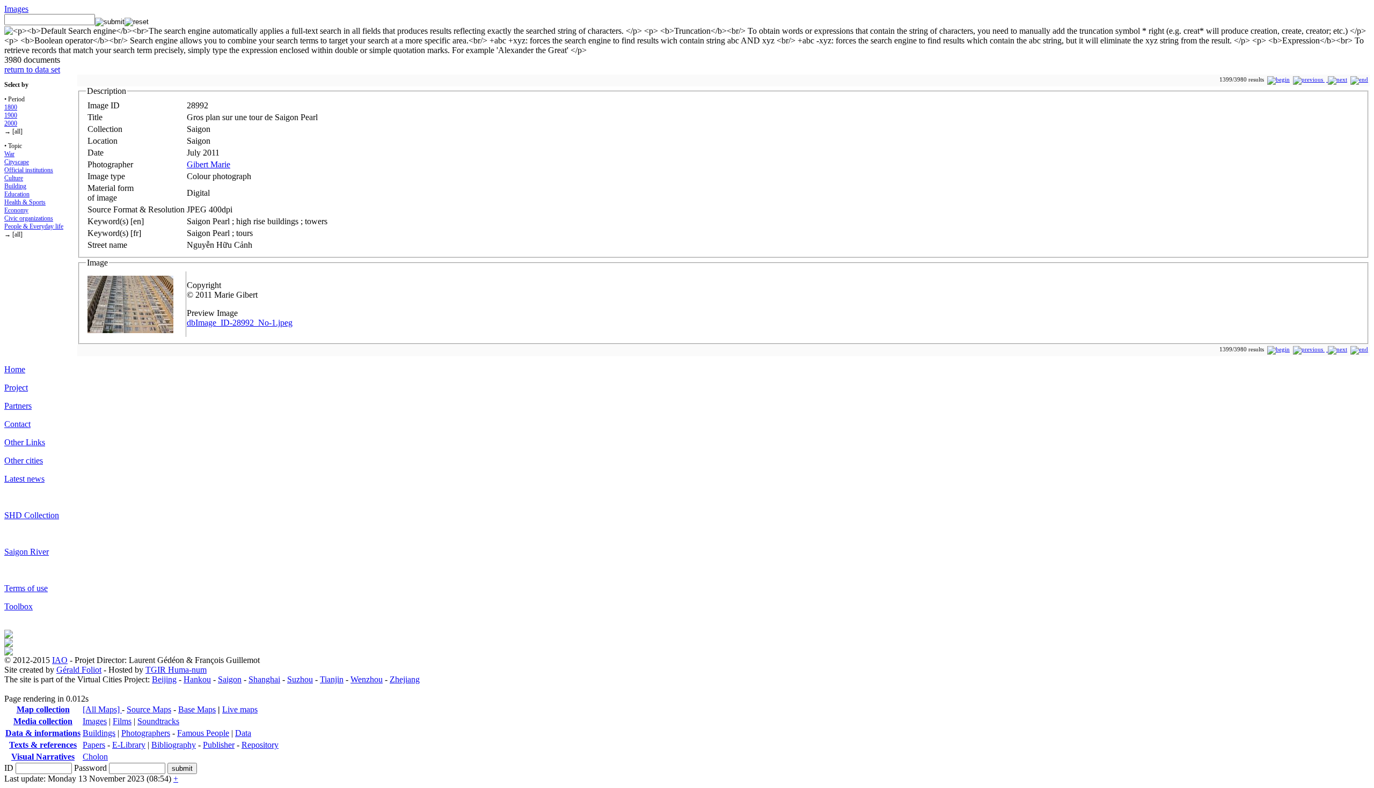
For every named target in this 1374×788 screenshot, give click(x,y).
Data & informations (43, 733)
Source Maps (149, 709)
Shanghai (264, 679)
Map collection (43, 709)
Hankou (197, 679)
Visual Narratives (43, 756)
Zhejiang (405, 679)
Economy (16, 210)
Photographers (145, 733)
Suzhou (300, 679)
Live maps (240, 709)
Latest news (24, 478)
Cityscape (16, 162)
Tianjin (332, 679)
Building (15, 186)
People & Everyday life (33, 226)
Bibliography (173, 744)
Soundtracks (158, 721)
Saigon (230, 679)
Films (122, 721)
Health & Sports (25, 202)
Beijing (164, 679)
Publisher (219, 744)
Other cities (23, 460)
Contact (17, 424)
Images (16, 8)
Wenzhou (366, 679)
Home (14, 369)
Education (17, 194)
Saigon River (26, 551)
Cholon (95, 756)
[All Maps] (102, 709)
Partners (18, 405)
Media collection (42, 721)
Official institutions (28, 170)
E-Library (128, 744)
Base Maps (197, 709)
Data (243, 733)
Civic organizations (28, 218)
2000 (10, 123)
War (9, 154)
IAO (60, 660)
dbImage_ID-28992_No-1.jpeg (240, 322)
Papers (94, 744)
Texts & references (43, 744)
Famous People (203, 733)
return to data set (32, 69)
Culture (13, 178)
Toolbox (18, 606)
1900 (10, 115)
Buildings (99, 733)
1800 (10, 107)
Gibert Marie (208, 164)
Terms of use (26, 588)
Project (16, 387)
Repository (260, 744)
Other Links (24, 442)
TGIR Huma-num (176, 669)
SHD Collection (31, 515)
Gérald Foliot (78, 669)
